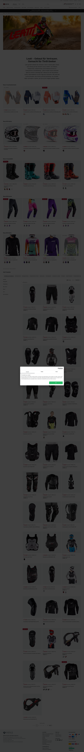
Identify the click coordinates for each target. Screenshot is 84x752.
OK (55, 382)
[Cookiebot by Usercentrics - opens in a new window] (58, 368)
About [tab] (57, 371)
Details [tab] (42, 371)
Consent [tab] (27, 371)
